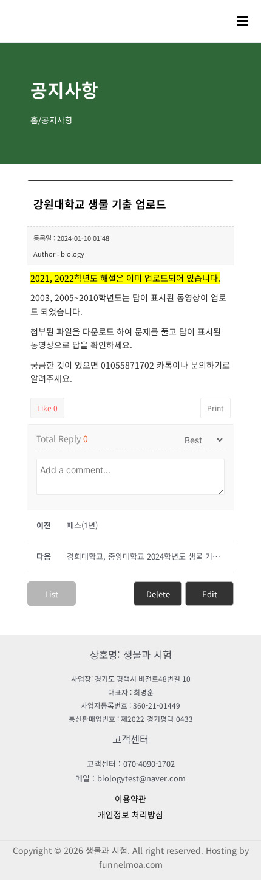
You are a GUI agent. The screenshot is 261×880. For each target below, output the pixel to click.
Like (47, 408)
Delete (158, 594)
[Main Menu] (243, 21)
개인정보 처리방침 (130, 814)
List (51, 594)
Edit (209, 594)
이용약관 (130, 798)
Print (215, 408)
